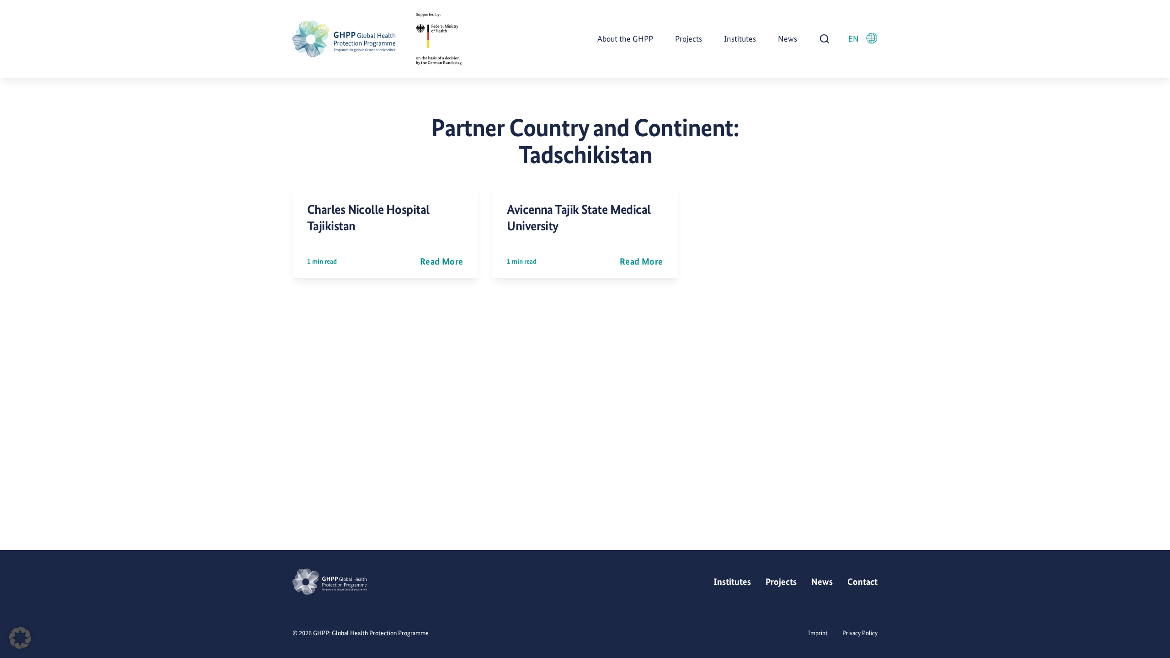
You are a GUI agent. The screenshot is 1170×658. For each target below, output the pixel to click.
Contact (862, 581)
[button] (20, 638)
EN (853, 38)
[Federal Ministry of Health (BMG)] (439, 39)
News (787, 38)
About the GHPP (625, 38)
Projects (688, 38)
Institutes (740, 38)
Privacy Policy (860, 633)
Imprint (818, 633)
